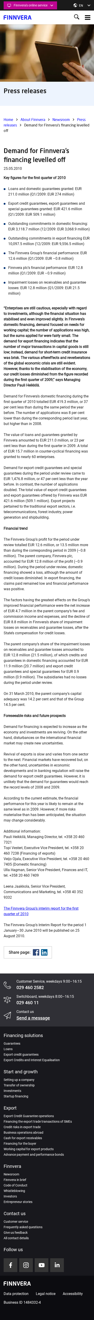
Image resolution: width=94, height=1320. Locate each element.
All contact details (16, 1238)
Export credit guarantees (21, 1054)
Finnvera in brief (15, 1180)
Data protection (16, 1294)
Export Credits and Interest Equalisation (32, 1060)
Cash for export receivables (23, 1138)
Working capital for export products (29, 1149)
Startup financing (16, 1096)
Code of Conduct (15, 1185)
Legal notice (45, 1294)
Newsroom (61, 119)
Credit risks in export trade (22, 1127)
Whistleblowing (14, 1191)
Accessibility (73, 1294)
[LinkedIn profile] (57, 1265)
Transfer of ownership (19, 1085)
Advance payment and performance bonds (34, 1154)
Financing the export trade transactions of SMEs (38, 1121)
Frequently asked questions (23, 1227)
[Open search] (76, 17)
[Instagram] (26, 1265)
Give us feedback (16, 1232)
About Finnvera (33, 119)
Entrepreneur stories (18, 1202)
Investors (10, 1196)
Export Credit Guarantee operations (29, 1116)
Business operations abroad (23, 1132)
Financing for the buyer (20, 1143)
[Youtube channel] (41, 1265)
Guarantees (12, 1043)
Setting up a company (19, 1080)
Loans (8, 1049)
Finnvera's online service (30, 5)
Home (8, 119)
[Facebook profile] (10, 1265)
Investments (12, 1091)
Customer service (16, 1221)
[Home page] (17, 17)
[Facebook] (36, 952)
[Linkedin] (44, 952)
